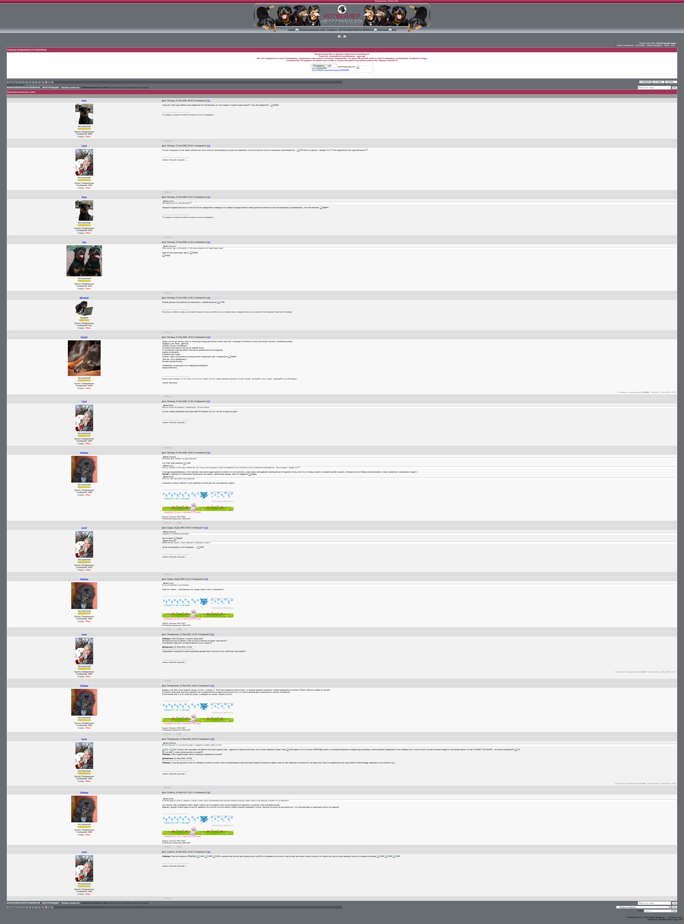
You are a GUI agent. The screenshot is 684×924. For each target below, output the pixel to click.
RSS (673, 45)
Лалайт (84, 337)
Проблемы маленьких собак (94, 87)
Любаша (84, 453)
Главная (291, 30)
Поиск (666, 45)
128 (208, 453)
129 (206, 528)
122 (208, 146)
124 (208, 242)
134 (208, 792)
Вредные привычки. (71, 87)
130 (206, 579)
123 (208, 197)
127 (208, 401)
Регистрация (382, 30)
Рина (84, 100)
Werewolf (84, 298)
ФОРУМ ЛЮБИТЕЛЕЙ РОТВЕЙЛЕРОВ (23, 87)
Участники (640, 45)
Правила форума (654, 45)
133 (212, 739)
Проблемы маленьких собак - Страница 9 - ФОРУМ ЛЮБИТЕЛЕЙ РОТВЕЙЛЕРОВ (336, 30)
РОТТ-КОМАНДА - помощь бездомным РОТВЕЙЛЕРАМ (330, 70)
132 (212, 686)
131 (212, 634)
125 (208, 298)
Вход (394, 30)
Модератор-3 (31, 85)
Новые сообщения (625, 45)
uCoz (680, 917)
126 (208, 337)
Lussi (84, 146)
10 (49, 82)
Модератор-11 (44, 85)
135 (208, 852)
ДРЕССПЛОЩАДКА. (50, 87)
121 (208, 100)
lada (84, 242)
